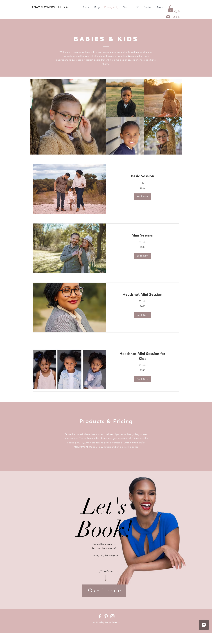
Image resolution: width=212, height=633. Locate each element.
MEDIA (63, 7)
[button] (171, 8)
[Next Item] (176, 117)
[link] (142, 176)
